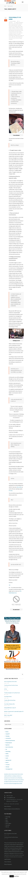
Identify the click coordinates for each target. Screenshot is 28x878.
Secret (13, 781)
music (19, 779)
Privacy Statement (8, 864)
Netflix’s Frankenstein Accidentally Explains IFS (13, 711)
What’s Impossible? (8, 715)
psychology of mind (16, 35)
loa (15, 31)
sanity (17, 36)
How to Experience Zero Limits (10, 681)
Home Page (8, 816)
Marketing (20, 777)
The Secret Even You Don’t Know (11, 685)
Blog (6, 818)
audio (8, 775)
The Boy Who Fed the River (9, 700)
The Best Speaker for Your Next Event (12, 692)
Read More (16, 876)
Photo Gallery (8, 823)
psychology (11, 35)
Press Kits (8, 825)
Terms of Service (7, 861)
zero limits (11, 39)
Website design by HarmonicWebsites (12, 808)
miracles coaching (7, 779)
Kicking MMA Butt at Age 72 (10, 707)
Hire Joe (7, 826)
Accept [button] (11, 876)
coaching (19, 25)
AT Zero (11, 490)
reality (21, 35)
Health (17, 27)
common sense (11, 26)
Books (16, 25)
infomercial (20, 27)
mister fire (14, 32)
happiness (13, 27)
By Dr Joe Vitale (13, 21)
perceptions (14, 34)
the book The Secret (19, 781)
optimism (20, 32)
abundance (21, 22)
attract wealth (16, 23)
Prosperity (18, 34)
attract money (11, 23)
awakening (13, 25)
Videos (7, 821)
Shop (7, 820)
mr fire (17, 32)
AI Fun (5, 689)
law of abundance (12, 30)
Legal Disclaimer (7, 859)
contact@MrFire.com (10, 797)
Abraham (17, 22)
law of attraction (18, 30)
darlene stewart (17, 26)
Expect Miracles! (7, 806)
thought (20, 38)
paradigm (10, 34)
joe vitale (17, 775)
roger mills (13, 36)
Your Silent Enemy (8, 696)
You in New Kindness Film (9, 704)
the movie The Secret (15, 38)
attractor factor (17, 774)
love (17, 31)
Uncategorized (15, 783)
